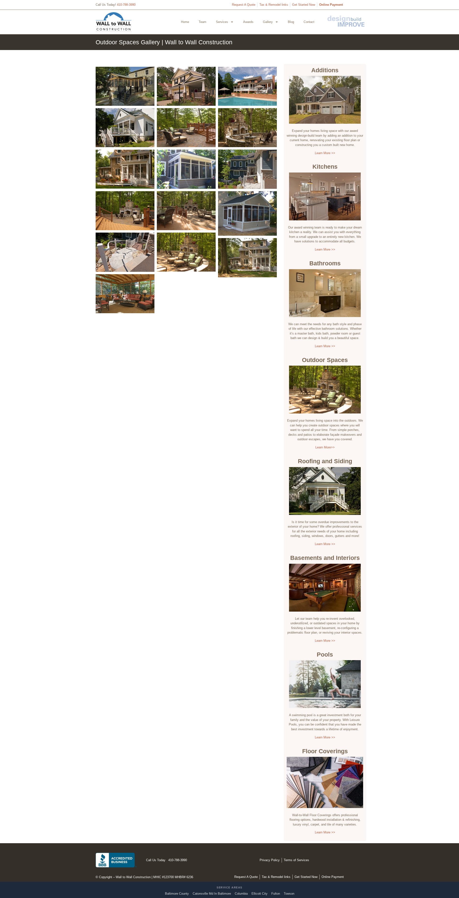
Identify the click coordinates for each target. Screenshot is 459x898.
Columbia (241, 893)
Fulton (275, 893)
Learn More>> (325, 447)
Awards (248, 22)
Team (202, 22)
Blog (291, 22)
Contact (309, 22)
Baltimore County (177, 893)
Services (222, 22)
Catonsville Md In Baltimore (212, 893)
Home (185, 22)
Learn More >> (325, 153)
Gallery (268, 22)
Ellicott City (259, 893)
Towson (289, 893)
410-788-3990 (126, 4)
